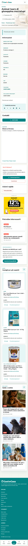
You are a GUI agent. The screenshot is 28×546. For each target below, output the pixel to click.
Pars (5, 291)
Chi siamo (3, 527)
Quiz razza (3, 512)
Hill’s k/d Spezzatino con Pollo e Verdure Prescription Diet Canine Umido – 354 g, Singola (13, 367)
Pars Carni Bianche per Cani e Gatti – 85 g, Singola (14, 294)
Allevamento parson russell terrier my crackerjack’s (13, 237)
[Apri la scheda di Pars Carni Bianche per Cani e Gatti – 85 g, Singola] (14, 281)
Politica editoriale (5, 531)
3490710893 (6, 89)
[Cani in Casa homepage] (12, 2)
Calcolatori (3, 516)
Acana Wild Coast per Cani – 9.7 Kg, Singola (14, 330)
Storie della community (6, 506)
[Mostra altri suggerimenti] (24, 269)
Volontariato (4, 494)
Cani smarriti (4, 498)
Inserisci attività (5, 525)
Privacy (2, 534)
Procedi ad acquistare (15, 305)
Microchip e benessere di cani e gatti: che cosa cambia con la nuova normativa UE (13, 464)
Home (3, 23)
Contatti (3, 529)
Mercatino (3, 496)
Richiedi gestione (15, 177)
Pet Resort (7, 227)
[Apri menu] (24, 2)
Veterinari (3, 502)
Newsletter (3, 520)
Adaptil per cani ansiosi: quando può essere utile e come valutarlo (12, 437)
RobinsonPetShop (14, 297)
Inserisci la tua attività (10, 261)
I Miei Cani (3, 518)
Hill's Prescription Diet (10, 364)
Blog (2, 504)
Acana (5, 327)
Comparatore (4, 514)
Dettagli (6, 305)
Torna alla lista (8, 190)
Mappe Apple (12, 161)
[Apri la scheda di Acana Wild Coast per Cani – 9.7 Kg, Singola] (14, 317)
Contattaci (14, 181)
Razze (2, 500)
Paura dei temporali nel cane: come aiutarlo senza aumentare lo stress (14, 410)
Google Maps (5, 161)
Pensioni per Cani (10, 23)
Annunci (3, 492)
